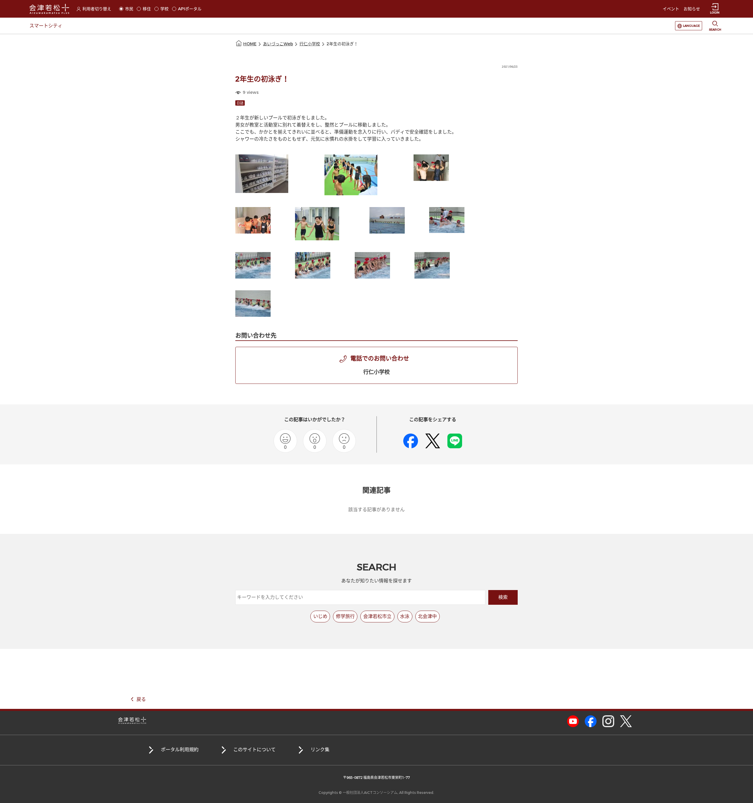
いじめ (320, 616)
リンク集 (320, 750)
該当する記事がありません (376, 510)
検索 (503, 597)
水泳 (404, 616)
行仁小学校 (309, 44)
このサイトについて (254, 750)
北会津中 (427, 616)
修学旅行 (345, 616)
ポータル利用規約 (180, 750)
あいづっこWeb (278, 44)
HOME (249, 44)
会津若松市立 (377, 616)
